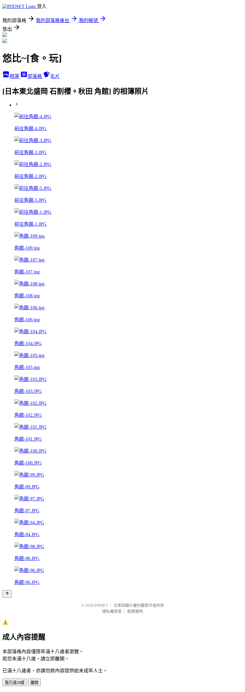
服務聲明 (135, 611)
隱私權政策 (112, 611)
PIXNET (101, 605)
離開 (34, 682)
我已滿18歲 (14, 682)
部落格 (35, 76)
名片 (55, 76)
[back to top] (7, 594)
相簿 (15, 76)
